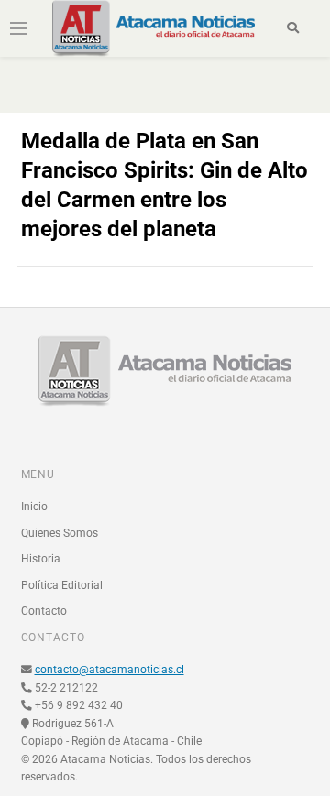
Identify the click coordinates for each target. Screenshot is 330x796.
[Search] (293, 28)
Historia (40, 558)
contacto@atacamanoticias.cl (109, 669)
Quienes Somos (59, 533)
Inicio (34, 506)
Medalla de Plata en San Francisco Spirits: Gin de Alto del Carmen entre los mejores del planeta (164, 185)
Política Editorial (62, 585)
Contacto (44, 611)
